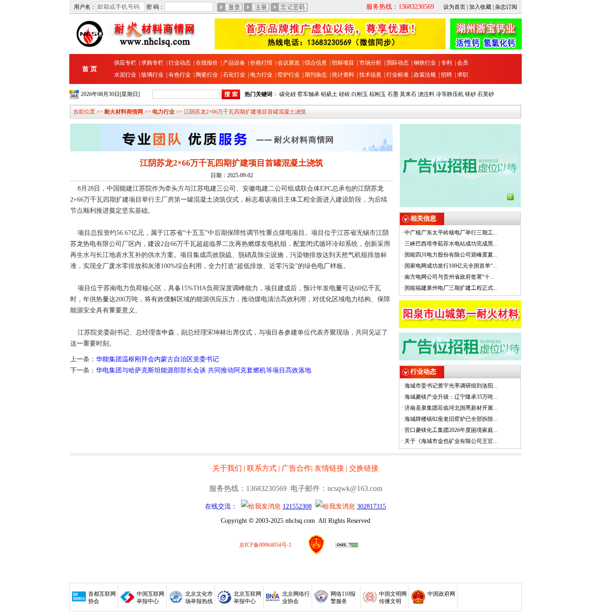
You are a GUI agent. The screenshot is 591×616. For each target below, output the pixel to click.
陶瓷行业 (207, 75)
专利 (446, 63)
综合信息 (316, 63)
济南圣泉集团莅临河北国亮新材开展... (450, 408)
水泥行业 (125, 75)
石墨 (392, 94)
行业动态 (180, 63)
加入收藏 (480, 7)
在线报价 (207, 63)
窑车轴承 (308, 94)
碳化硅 (287, 94)
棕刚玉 (377, 94)
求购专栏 (152, 63)
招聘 (446, 75)
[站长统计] (346, 546)
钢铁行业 (425, 63)
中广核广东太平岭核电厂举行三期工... (450, 232)
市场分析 (370, 63)
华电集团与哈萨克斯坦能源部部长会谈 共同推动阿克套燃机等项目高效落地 (203, 370)
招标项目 (343, 63)
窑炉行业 (288, 75)
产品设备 (234, 63)
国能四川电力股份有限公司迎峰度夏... (450, 254)
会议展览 (288, 63)
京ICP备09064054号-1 (265, 545)
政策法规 (425, 75)
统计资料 (343, 75)
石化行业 (234, 75)
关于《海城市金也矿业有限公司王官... (450, 441)
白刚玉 (359, 94)
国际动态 (397, 63)
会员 (462, 63)
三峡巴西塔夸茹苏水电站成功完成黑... (450, 243)
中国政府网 (441, 594)
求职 (462, 75)
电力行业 (261, 75)
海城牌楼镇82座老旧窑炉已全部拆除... (450, 419)
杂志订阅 (506, 7)
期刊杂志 (316, 75)
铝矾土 (329, 94)
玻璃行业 (152, 75)
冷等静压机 (450, 94)
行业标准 (397, 75)
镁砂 (470, 94)
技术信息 (370, 75)
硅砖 (344, 94)
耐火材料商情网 (123, 111)
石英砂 (485, 94)
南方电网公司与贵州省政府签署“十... (449, 277)
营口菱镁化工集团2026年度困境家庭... (450, 430)
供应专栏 (125, 63)
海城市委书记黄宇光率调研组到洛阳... (450, 386)
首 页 (89, 69)
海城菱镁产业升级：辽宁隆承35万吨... (450, 397)
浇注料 (426, 94)
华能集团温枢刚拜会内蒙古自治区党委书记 (157, 359)
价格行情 (261, 63)
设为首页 (454, 7)
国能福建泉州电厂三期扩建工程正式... (450, 288)
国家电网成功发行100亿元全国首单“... (450, 266)
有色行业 (180, 75)
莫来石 (408, 94)
